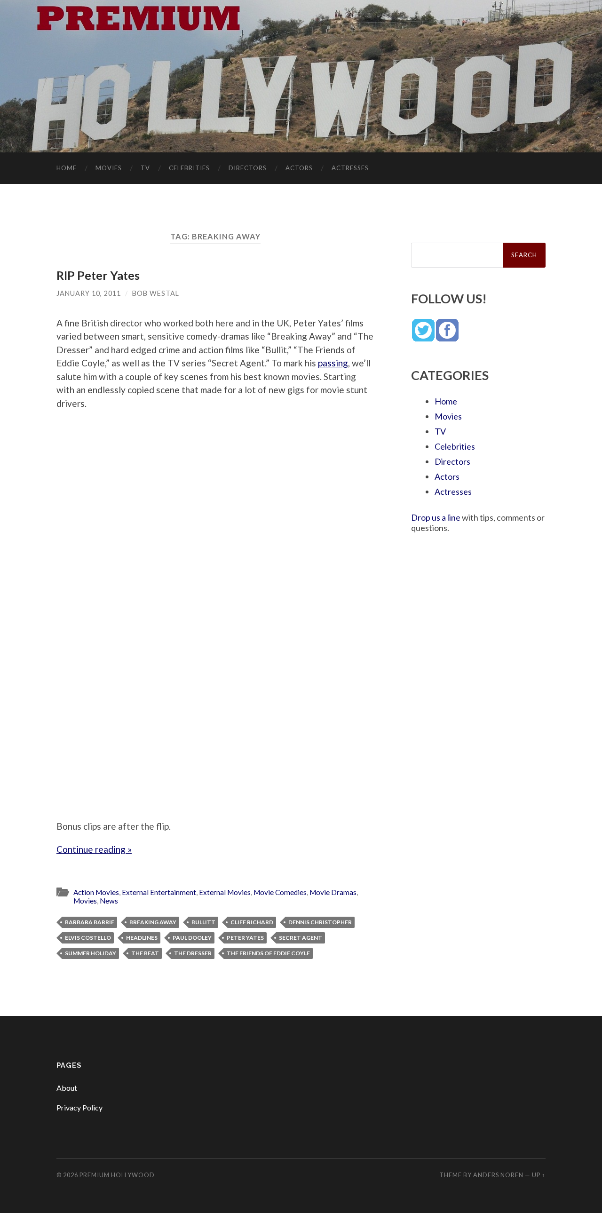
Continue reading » (94, 849)
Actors (299, 168)
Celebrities (189, 168)
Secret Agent (300, 937)
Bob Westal (155, 293)
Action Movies (96, 892)
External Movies (225, 892)
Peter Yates (245, 937)
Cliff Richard (251, 922)
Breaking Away (152, 922)
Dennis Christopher (320, 922)
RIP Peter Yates (98, 275)
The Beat (145, 953)
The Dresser (193, 953)
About (66, 1087)
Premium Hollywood (117, 1175)
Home (66, 168)
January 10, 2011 (88, 293)
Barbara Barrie (89, 922)
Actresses (350, 168)
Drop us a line (435, 517)
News (109, 900)
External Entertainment (159, 892)
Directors (248, 168)
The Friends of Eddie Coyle (268, 953)
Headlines (142, 937)
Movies (108, 168)
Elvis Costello (88, 937)
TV (145, 168)
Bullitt (203, 922)
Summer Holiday (90, 953)
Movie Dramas (332, 892)
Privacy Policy (79, 1107)
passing (333, 362)
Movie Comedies (280, 892)
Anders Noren (498, 1175)
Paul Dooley (192, 937)
